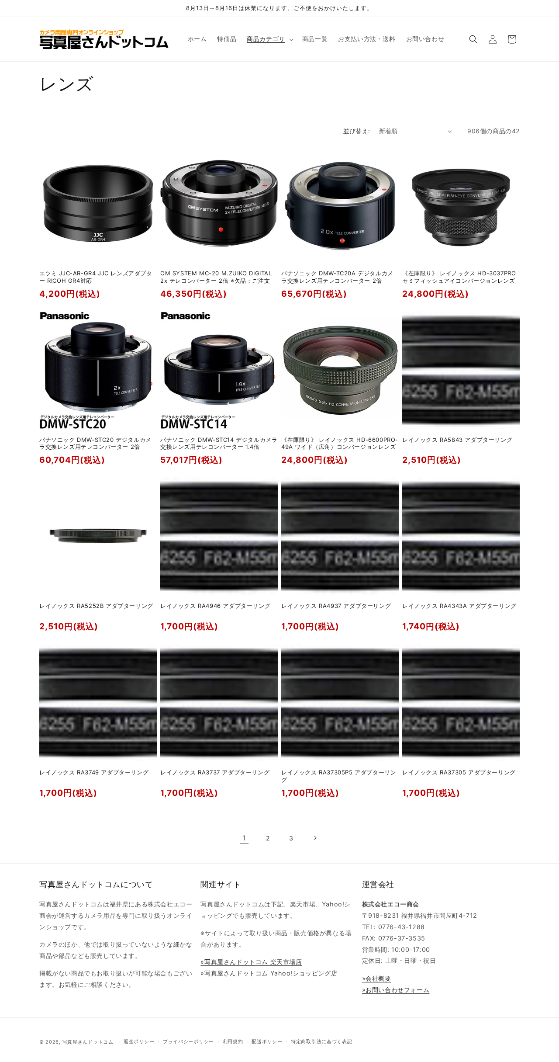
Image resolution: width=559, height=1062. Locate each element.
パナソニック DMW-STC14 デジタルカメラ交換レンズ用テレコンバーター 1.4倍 (218, 443)
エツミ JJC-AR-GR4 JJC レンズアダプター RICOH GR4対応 (95, 277)
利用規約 (233, 1041)
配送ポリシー (267, 1041)
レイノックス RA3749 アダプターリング (93, 772)
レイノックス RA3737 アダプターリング (214, 772)
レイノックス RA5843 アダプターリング (457, 439)
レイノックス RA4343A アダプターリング (459, 605)
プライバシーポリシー (188, 1041)
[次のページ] (314, 837)
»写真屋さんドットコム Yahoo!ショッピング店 (268, 973)
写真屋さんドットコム (88, 1042)
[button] (269, 39)
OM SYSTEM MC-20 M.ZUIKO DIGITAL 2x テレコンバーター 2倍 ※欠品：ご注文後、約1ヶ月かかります (216, 281)
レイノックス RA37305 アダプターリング (459, 772)
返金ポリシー (139, 1041)
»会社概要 (376, 978)
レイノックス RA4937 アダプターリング (336, 605)
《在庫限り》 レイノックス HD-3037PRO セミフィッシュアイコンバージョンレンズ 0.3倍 (459, 281)
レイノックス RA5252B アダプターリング (96, 605)
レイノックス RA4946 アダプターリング (215, 605)
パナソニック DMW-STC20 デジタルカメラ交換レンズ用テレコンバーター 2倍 (95, 443)
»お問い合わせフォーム (396, 989)
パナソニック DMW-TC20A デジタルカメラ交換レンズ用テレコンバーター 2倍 (337, 277)
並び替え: (356, 131)
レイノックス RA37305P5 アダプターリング (338, 776)
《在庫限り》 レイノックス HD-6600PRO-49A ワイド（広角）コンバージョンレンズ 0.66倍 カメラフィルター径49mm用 (339, 447)
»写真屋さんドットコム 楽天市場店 (251, 961)
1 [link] (244, 837)
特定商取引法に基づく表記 (321, 1041)
